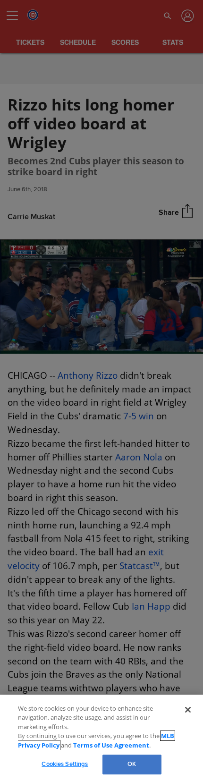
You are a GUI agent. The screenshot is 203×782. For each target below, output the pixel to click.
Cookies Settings (65, 764)
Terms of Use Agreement (102, 745)
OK (131, 764)
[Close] (188, 718)
